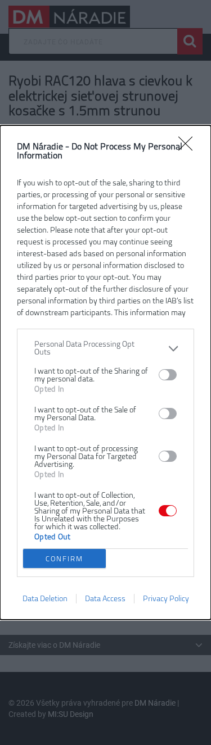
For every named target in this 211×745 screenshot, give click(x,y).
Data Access (105, 598)
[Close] (189, 147)
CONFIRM (64, 559)
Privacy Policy (166, 598)
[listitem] (105, 348)
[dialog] (105, 372)
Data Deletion (45, 598)
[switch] (168, 374)
